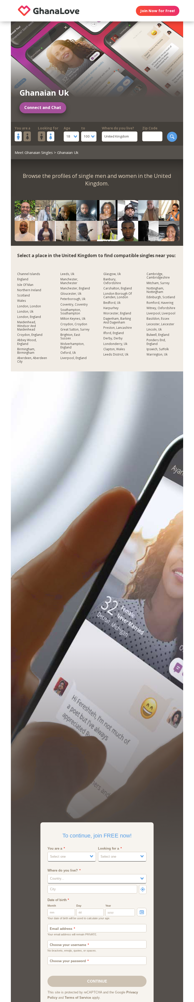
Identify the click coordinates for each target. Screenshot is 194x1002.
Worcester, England (117, 313)
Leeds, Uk (67, 274)
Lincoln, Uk (154, 329)
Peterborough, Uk (72, 299)
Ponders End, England (156, 341)
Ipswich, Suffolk (158, 349)
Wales (21, 301)
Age (67, 128)
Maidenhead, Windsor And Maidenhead (26, 325)
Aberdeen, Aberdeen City (32, 359)
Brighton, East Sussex (70, 336)
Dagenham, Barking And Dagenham (117, 320)
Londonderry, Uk (115, 344)
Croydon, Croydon (73, 324)
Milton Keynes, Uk (72, 318)
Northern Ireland (29, 290)
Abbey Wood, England (27, 341)
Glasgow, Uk (112, 274)
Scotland (23, 295)
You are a (22, 128)
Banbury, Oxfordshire (112, 281)
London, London (29, 306)
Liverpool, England (73, 358)
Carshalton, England (117, 288)
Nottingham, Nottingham (155, 290)
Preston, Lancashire (117, 328)
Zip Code (149, 128)
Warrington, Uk (157, 354)
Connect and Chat (42, 107)
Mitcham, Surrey (158, 283)
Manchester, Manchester (69, 281)
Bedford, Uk (111, 303)
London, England (29, 317)
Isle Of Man (25, 285)
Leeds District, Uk (115, 354)
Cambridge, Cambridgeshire (158, 275)
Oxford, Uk (68, 353)
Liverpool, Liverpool (161, 313)
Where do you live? (118, 128)
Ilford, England (113, 333)
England (22, 279)
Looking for (48, 128)
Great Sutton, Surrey (74, 329)
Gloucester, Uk (70, 293)
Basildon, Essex (158, 318)
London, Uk (25, 311)
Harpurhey (110, 308)
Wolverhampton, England (72, 345)
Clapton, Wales (114, 349)
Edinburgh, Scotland (161, 297)
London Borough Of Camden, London (117, 295)
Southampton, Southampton (70, 311)
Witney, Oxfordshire (161, 308)
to (83, 128)
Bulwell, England (158, 335)
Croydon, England (29, 335)
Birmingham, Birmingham (26, 351)
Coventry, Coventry (74, 304)
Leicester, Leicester (160, 324)
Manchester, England (75, 288)
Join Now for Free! (157, 10)
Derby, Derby (113, 338)
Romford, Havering (160, 303)
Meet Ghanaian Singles (34, 152)
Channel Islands (28, 274)
